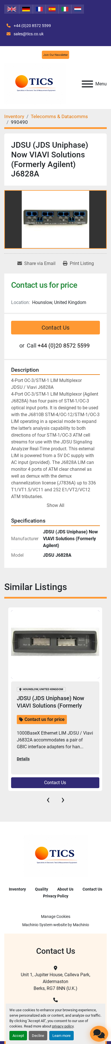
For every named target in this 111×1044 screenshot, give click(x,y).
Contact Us (55, 327)
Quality (41, 889)
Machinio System (37, 924)
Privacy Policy (55, 896)
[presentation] (48, 799)
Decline (38, 1035)
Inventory (17, 889)
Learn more (61, 1035)
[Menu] (87, 84)
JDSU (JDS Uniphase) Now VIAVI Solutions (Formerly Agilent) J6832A (50, 705)
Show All (55, 505)
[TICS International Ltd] (56, 855)
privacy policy (62, 1026)
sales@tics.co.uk (28, 34)
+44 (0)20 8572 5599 (32, 25)
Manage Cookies (55, 916)
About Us (65, 889)
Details (23, 759)
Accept (18, 1035)
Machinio (81, 924)
